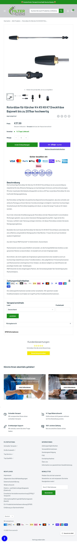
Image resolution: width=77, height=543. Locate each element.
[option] (61, 11)
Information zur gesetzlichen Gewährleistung (57, 465)
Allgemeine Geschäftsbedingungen (16, 478)
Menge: (9, 138)
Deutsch (7, 516)
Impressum (7, 475)
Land (8, 305)
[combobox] (44, 11)
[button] (5, 538)
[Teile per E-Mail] (69, 116)
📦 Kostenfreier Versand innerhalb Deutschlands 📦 (38, 2)
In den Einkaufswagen (22, 145)
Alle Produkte (16, 21)
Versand (29, 126)
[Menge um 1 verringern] (16, 138)
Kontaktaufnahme (48, 458)
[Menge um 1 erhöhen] (26, 138)
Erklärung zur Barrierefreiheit (14, 507)
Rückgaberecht (11, 323)
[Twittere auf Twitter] (65, 116)
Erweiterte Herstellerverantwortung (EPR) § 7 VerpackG (19, 495)
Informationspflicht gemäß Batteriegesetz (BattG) (18, 500)
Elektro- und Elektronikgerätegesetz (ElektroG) (16, 489)
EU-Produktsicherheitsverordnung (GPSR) (18, 504)
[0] (72, 11)
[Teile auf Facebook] (58, 116)
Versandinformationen (49, 449)
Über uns (45, 462)
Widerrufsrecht (9, 485)
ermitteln (13, 316)
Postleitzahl (60, 305)
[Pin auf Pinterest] (62, 116)
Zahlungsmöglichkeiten (50, 446)
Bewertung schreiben (38, 353)
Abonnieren (49, 493)
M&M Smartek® (12, 116)
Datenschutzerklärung (11, 482)
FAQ (43, 455)
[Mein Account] (68, 11)
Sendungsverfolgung (49, 452)
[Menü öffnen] (5, 11)
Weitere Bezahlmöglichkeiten (55, 149)
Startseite (7, 21)
